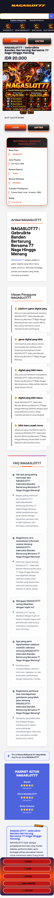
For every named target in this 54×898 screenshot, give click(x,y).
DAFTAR (39, 41)
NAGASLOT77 (17, 260)
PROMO (29, 862)
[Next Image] (49, 87)
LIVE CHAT (29, 890)
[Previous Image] (5, 87)
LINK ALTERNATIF (28, 883)
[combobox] (24, 16)
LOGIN (14, 41)
